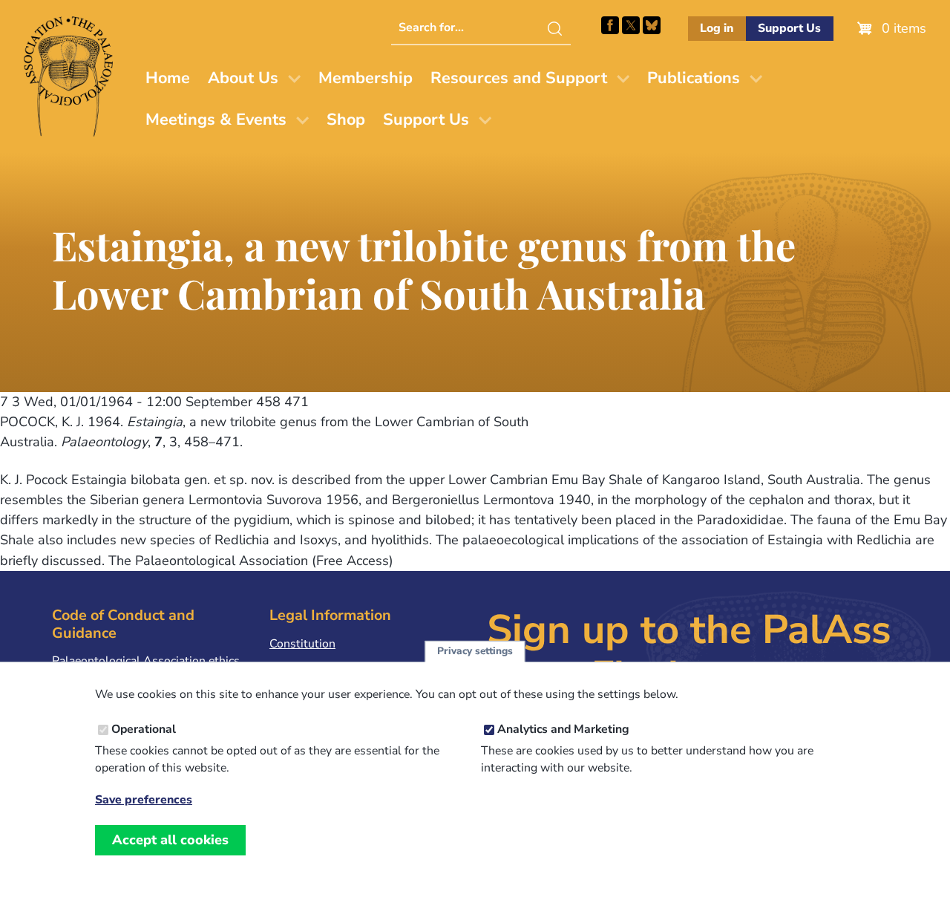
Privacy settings (475, 652)
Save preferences (143, 800)
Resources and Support (518, 78)
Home (167, 78)
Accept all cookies (170, 840)
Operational (143, 730)
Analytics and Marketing (563, 730)
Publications (693, 78)
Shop (346, 119)
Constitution (302, 644)
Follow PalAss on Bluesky (652, 25)
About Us (243, 78)
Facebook (610, 25)
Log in (716, 28)
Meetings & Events (215, 119)
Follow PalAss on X (631, 25)
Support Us (789, 28)
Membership (365, 78)
